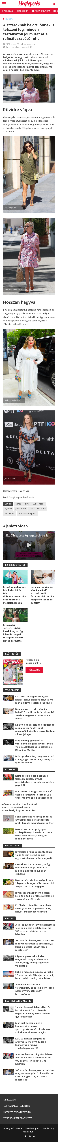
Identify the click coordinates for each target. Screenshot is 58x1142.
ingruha (8, 508)
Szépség (9, 19)
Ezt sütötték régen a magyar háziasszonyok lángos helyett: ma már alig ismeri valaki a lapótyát (34, 700)
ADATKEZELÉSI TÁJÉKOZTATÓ (17, 1112)
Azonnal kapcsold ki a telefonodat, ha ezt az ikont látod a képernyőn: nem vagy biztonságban (34, 989)
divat (27, 504)
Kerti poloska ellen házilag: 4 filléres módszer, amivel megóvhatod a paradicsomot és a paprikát (34, 780)
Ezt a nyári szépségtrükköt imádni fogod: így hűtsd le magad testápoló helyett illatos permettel (13, 633)
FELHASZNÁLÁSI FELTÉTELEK (16, 1105)
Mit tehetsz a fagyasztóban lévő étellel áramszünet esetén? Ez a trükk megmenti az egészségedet (34, 795)
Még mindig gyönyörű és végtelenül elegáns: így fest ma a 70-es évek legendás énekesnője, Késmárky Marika (34, 745)
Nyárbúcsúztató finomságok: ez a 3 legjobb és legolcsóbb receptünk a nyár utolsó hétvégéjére (35, 883)
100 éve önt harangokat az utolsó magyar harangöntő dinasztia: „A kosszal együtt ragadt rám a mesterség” (34, 945)
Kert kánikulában (41, 11)
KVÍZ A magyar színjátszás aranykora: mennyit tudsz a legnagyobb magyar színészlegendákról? (30, 1043)
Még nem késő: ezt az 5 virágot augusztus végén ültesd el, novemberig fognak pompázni (19, 807)
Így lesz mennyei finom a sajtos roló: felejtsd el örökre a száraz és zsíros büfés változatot (34, 896)
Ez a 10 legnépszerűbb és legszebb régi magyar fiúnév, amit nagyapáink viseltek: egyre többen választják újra (35, 729)
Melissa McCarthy (37, 508)
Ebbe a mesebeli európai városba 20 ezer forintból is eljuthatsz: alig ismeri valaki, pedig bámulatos (34, 975)
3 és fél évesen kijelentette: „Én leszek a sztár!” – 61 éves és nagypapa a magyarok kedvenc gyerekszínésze (33, 1012)
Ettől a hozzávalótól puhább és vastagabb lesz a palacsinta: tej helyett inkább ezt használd (33, 908)
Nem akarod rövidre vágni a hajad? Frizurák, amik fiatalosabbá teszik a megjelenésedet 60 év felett (42, 595)
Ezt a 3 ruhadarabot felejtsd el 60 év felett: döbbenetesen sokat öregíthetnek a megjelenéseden (15, 595)
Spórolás (7, 11)
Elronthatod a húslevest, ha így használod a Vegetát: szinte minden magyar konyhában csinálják (32, 869)
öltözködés (10, 513)
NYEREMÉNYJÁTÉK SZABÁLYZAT (17, 1118)
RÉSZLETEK (34, 669)
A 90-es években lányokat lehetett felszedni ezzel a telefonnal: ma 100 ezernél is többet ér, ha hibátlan (35, 929)
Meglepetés (29, 44)
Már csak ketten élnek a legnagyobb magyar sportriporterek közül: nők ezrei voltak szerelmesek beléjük (33, 1028)
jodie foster (20, 508)
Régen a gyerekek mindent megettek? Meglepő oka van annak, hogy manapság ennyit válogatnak (32, 961)
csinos (18, 504)
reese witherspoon (27, 513)
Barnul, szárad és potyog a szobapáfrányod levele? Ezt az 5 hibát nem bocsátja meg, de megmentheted (33, 834)
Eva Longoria (39, 504)
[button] (29, 545)
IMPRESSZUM (9, 1099)
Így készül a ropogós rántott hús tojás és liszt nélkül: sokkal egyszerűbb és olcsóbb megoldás (34, 855)
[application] (29, 545)
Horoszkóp (22, 11)
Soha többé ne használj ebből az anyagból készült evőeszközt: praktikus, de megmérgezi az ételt (34, 820)
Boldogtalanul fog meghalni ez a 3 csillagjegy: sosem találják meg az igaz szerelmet (34, 759)
